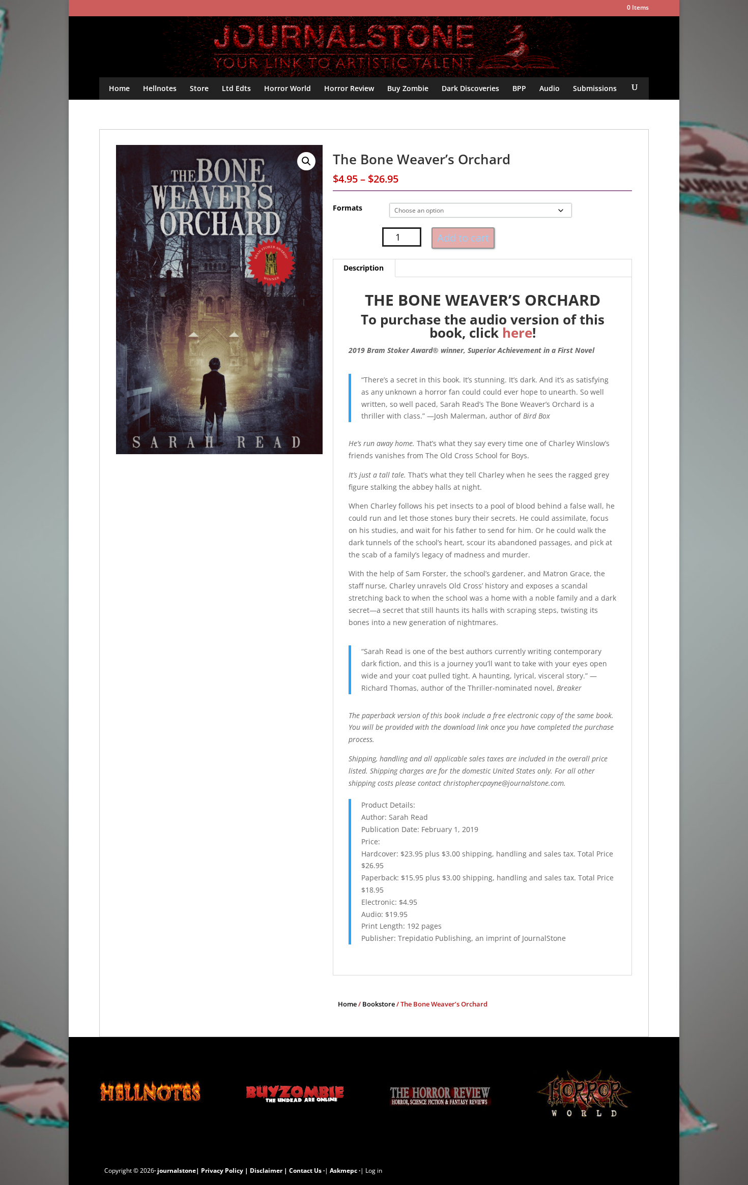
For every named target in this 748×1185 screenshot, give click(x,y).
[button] (306, 161)
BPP (519, 88)
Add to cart (463, 238)
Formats (347, 208)
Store (199, 88)
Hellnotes (160, 88)
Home (119, 88)
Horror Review (349, 88)
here (517, 332)
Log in (373, 1170)
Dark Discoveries (470, 88)
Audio (549, 88)
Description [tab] (363, 268)
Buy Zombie (407, 88)
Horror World (287, 88)
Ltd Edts (236, 88)
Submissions (595, 88)
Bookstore (378, 1004)
